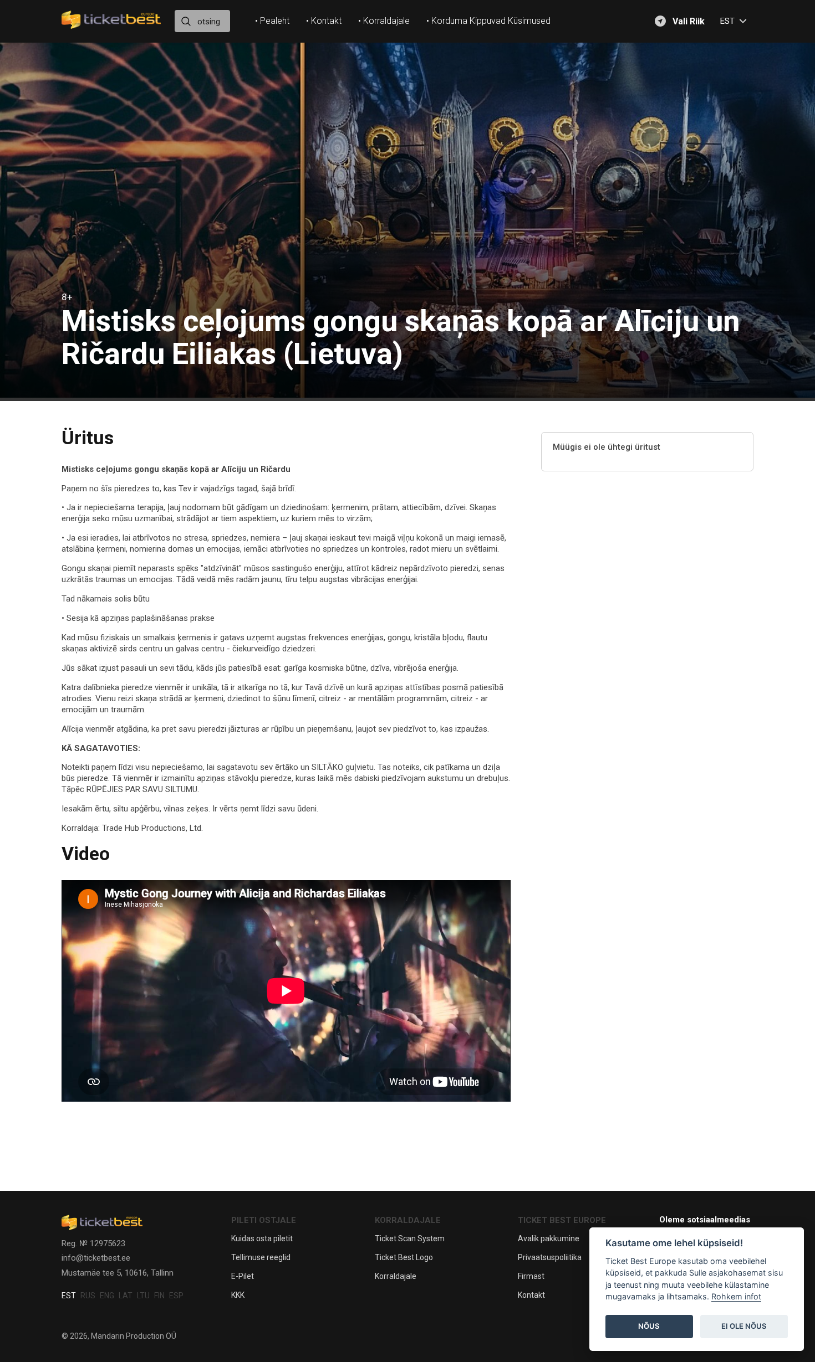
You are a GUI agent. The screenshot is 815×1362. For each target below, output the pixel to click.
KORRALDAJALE (408, 1220)
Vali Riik (689, 21)
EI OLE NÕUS (744, 1326)
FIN (159, 1295)
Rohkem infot (736, 1297)
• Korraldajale (384, 21)
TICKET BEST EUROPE (562, 1220)
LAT (126, 1295)
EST (69, 1295)
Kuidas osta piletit (262, 1238)
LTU (143, 1295)
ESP (176, 1295)
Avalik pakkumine (548, 1238)
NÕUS (649, 1326)
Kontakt (531, 1295)
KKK (237, 1295)
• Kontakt (324, 21)
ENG (107, 1295)
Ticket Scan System (410, 1238)
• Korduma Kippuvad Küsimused (488, 21)
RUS (87, 1295)
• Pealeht (272, 21)
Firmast (531, 1276)
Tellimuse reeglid (261, 1257)
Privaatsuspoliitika (550, 1257)
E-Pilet (242, 1276)
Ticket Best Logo (404, 1257)
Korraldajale (395, 1276)
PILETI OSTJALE (263, 1220)
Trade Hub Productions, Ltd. (152, 828)
